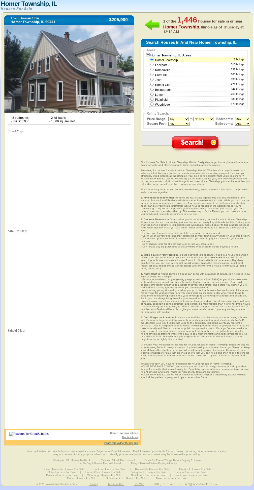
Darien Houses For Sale (81, 478)
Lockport (161, 65)
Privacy (93, 484)
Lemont (160, 95)
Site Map (139, 484)
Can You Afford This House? (118, 460)
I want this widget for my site (121, 442)
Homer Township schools (124, 433)
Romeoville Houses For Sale (152, 469)
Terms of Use (116, 484)
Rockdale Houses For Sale (191, 475)
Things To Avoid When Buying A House (154, 463)
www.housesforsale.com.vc (62, 484)
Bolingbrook (163, 90)
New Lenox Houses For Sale (148, 475)
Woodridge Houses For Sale (104, 475)
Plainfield (161, 99)
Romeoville (162, 70)
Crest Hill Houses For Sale (195, 469)
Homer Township (199, 60)
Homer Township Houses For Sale (63, 469)
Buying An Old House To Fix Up (72, 460)
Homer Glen (163, 85)
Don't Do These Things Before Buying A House (173, 460)
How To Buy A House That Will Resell (99, 463)
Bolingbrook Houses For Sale (148, 472)
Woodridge (162, 104)
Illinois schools (130, 437)
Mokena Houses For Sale (171, 478)
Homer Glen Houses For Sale (103, 472)
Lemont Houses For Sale (191, 472)
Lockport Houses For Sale (110, 469)
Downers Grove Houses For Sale (126, 478)
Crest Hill (161, 75)
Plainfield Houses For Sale (62, 475)
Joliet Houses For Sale (62, 472)
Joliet (158, 80)
